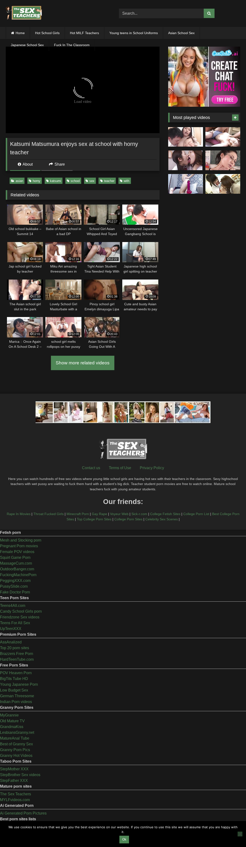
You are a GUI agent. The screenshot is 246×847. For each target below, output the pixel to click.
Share (59, 164)
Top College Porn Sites (94, 519)
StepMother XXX (14, 769)
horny (36, 181)
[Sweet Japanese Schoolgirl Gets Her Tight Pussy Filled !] (222, 137)
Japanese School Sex (27, 45)
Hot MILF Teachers (84, 33)
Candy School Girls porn (21, 611)
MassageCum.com (16, 563)
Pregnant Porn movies (19, 546)
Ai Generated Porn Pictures (23, 813)
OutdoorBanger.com (17, 569)
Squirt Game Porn (15, 557)
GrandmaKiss (11, 727)
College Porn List (196, 514)
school (75, 181)
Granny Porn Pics (15, 750)
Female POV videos (17, 552)
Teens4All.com (12, 606)
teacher (109, 181)
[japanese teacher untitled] (185, 137)
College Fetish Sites (165, 514)
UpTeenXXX (10, 629)
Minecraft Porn (78, 514)
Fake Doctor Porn (15, 592)
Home (20, 33)
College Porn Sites (128, 519)
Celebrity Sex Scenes (161, 519)
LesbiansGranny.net (17, 732)
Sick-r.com (139, 514)
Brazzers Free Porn (16, 654)
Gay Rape (99, 514)
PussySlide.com (14, 586)
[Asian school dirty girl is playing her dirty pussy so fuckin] (185, 184)
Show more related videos (83, 362)
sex (91, 181)
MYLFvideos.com (15, 800)
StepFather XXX (14, 780)
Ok (124, 839)
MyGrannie (9, 715)
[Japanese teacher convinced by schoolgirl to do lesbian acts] (222, 184)
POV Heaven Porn (16, 673)
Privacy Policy (152, 468)
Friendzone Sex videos (19, 617)
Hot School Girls (47, 33)
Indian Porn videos (16, 702)
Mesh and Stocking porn (20, 540)
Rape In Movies (19, 514)
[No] (240, 834)
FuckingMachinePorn (18, 575)
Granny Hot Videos (16, 756)
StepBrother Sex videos (20, 775)
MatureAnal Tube (14, 738)
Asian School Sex (181, 33)
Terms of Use (120, 468)
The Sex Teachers (15, 794)
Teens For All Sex (15, 623)
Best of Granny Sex (16, 744)
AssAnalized (11, 642)
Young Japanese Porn (19, 684)
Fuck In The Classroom (72, 45)
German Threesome (17, 696)
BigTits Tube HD (14, 679)
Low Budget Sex (14, 690)
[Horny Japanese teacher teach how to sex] (222, 160)
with (126, 181)
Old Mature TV (12, 721)
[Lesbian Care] (185, 160)
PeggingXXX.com (15, 581)
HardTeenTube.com (17, 659)
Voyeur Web (119, 514)
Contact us (91, 468)
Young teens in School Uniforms (133, 33)
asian (19, 181)
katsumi (55, 181)
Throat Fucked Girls (48, 514)
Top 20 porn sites (14, 648)
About (27, 164)
